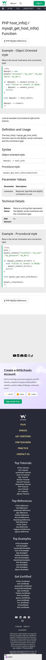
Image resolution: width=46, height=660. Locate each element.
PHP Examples (22, 562)
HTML (10, 8)
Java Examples (22, 564)
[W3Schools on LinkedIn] (18, 356)
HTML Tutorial (23, 467)
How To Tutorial (23, 475)
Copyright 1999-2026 (16, 651)
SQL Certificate (23, 591)
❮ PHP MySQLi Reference (15, 41)
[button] (21, 3)
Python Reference (22, 515)
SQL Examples (21, 553)
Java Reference (22, 527)
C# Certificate (23, 605)
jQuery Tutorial (23, 494)
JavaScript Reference (21, 510)
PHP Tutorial (23, 486)
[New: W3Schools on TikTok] (32, 356)
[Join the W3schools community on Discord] (22, 356)
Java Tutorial (23, 489)
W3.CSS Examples (22, 557)
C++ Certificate (23, 602)
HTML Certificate (23, 581)
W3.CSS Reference (22, 517)
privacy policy (28, 648)
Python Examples (22, 555)
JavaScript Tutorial (23, 472)
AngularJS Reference (22, 529)
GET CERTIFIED (23, 436)
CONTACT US (23, 454)
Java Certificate (23, 600)
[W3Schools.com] (23, 418)
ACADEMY (22, 630)
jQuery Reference (22, 531)
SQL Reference (22, 512)
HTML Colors (22, 524)
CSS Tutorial (23, 470)
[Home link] (4, 3)
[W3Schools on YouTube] (14, 356)
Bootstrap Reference (22, 520)
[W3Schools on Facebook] (25, 356)
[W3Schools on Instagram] (29, 356)
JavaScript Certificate (23, 586)
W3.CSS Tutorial (23, 482)
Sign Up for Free (13, 401)
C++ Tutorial (23, 491)
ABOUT (26, 626)
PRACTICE (23, 448)
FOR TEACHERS (23, 442)
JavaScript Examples (22, 548)
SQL (39, 8)
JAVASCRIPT (28, 8)
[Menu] (3, 9)
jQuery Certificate (23, 598)
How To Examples (22, 550)
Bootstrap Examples (22, 560)
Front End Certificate (23, 588)
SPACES (23, 430)
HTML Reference (21, 505)
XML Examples (22, 567)
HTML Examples (21, 543)
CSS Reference (22, 508)
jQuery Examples (22, 569)
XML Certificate (23, 607)
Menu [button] (12, 3)
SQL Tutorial (23, 477)
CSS (18, 8)
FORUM (18, 626)
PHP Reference (22, 522)
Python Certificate (23, 593)
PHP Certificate (23, 595)
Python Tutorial (23, 479)
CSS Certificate (23, 583)
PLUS (23, 424)
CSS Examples (21, 546)
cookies (18, 648)
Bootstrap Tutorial (23, 484)
